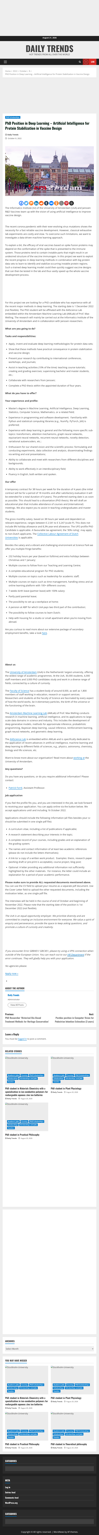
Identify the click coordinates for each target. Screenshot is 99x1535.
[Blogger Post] (61, 203)
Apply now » (11, 973)
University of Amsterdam (23, 672)
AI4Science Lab (18, 739)
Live (92, 61)
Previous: (27, 1018)
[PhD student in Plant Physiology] (72, 1070)
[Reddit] (41, 203)
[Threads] (71, 203)
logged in (22, 1038)
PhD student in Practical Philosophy (22, 1134)
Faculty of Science (19, 690)
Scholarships (13, 1078)
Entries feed (10, 1492)
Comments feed (11, 1497)
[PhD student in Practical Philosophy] (26, 1117)
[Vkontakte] (51, 203)
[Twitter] (26, 203)
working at (79, 757)
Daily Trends (49, 48)
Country (24, 1075)
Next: (74, 1018)
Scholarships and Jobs (28, 1078)
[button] (5, 62)
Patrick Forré (15, 787)
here (44, 632)
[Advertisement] (49, 18)
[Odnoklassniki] (56, 203)
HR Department (75, 954)
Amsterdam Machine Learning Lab (28, 713)
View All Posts (17, 1005)
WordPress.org (11, 1502)
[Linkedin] (36, 203)
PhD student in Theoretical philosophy (69, 1444)
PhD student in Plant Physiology (66, 1088)
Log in (7, 1487)
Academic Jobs (13, 1075)
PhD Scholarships (13, 117)
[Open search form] (80, 61)
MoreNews (59, 1532)
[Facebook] (21, 203)
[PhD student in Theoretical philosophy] (72, 1426)
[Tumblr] (46, 203)
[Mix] (31, 203)
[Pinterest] (66, 203)
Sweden (11, 1082)
